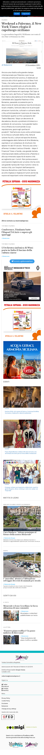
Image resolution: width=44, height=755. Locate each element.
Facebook (5, 686)
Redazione (5, 706)
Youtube (5, 688)
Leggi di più (25, 14)
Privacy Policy (6, 698)
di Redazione (7, 65)
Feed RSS (6, 690)
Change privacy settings (9, 709)
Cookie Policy (6, 701)
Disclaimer (5, 703)
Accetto (17, 14)
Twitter (5, 684)
